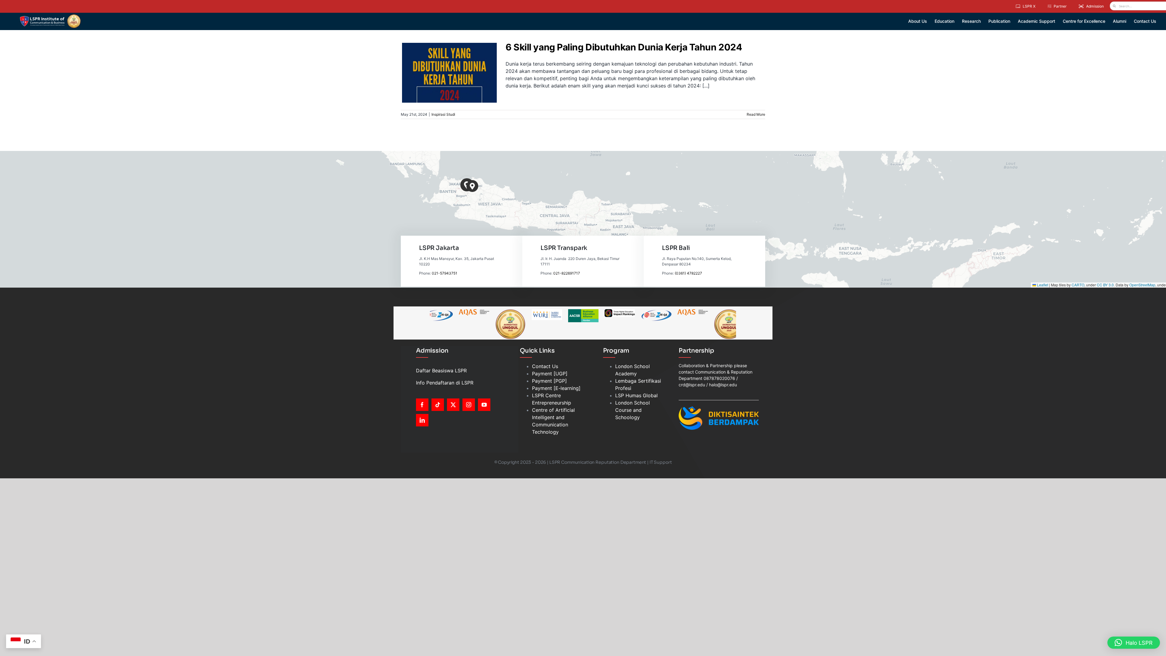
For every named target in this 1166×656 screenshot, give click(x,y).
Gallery (453, 61)
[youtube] (484, 404)
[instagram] (468, 404)
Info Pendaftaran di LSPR (444, 383)
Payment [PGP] (549, 381)
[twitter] (453, 404)
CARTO (1078, 284)
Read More (756, 114)
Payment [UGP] (550, 374)
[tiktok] (437, 404)
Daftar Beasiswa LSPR (441, 370)
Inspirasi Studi (449, 86)
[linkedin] (422, 420)
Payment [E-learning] (556, 388)
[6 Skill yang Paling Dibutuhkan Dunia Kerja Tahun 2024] (449, 73)
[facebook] (422, 404)
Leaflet (1042, 284)
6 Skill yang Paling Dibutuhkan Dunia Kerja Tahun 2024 (445, 61)
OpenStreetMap (1142, 284)
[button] (472, 186)
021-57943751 (444, 273)
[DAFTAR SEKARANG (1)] (50, 16)
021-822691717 (566, 273)
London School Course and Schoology (632, 410)
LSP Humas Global (636, 395)
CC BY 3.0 (1105, 284)
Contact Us (545, 366)
